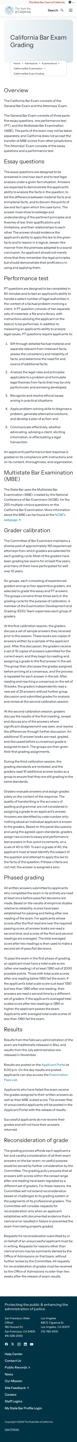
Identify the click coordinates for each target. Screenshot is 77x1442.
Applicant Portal (53, 1065)
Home (17, 63)
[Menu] (70, 10)
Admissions (31, 63)
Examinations (49, 63)
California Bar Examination (28, 68)
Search (53, 10)
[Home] (20, 10)
